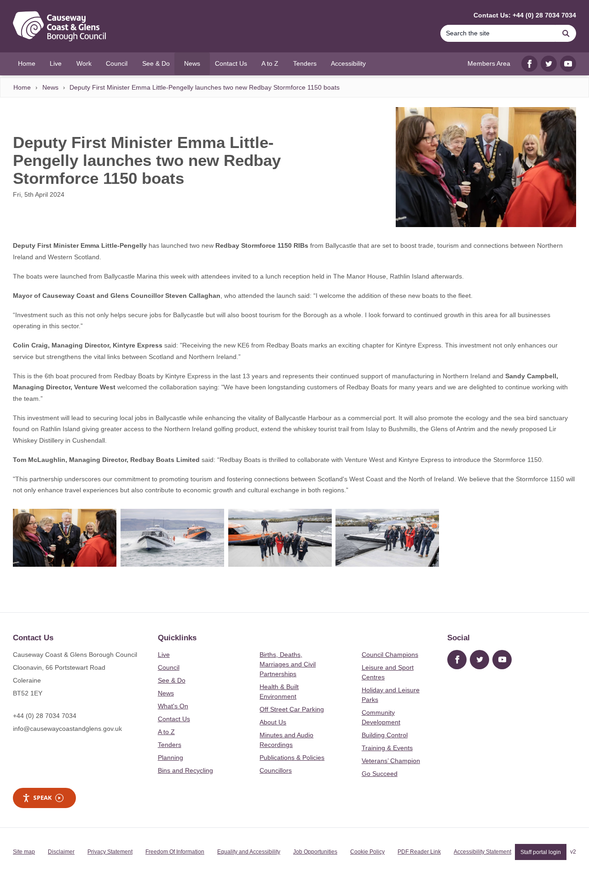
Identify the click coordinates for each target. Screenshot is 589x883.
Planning (170, 757)
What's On (173, 706)
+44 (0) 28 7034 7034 (44, 715)
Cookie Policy (367, 852)
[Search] (566, 33)
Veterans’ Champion (391, 760)
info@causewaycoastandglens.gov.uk (67, 728)
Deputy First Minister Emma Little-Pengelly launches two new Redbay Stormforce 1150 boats (204, 87)
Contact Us (174, 719)
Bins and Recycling (185, 770)
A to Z (166, 731)
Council (168, 667)
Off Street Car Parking (292, 709)
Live (164, 654)
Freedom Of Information (174, 852)
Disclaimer (61, 852)
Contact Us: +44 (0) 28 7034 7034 (525, 15)
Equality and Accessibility (248, 852)
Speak (42, 797)
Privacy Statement (110, 852)
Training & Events (387, 748)
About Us (273, 722)
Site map (24, 852)
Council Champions (390, 654)
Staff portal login (540, 852)
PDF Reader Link (419, 852)
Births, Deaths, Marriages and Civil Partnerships (288, 664)
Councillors (276, 770)
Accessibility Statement (482, 852)
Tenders (169, 744)
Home (22, 87)
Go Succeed (380, 773)
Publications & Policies (292, 757)
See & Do (171, 680)
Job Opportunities (315, 852)
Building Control (385, 735)
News (50, 87)
